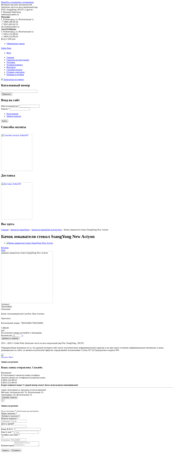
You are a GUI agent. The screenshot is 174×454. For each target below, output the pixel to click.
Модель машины (9, 418)
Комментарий (7, 445)
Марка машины (9, 413)
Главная (10, 57)
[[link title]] (30, 243)
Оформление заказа (16, 43)
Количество (7, 335)
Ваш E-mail (7, 432)
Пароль (5, 109)
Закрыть (5, 450)
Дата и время (7, 424)
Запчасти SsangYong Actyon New (47, 230)
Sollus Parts (6, 48)
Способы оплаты (14, 70)
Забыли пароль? (14, 116)
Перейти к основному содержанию (17, 2)
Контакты (11, 67)
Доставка (11, 62)
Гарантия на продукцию (18, 60)
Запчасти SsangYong (20, 230)
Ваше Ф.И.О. (8, 429)
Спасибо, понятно (9, 397)
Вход (9, 53)
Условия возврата (15, 65)
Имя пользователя (10, 106)
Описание (5, 309)
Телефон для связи (10, 435)
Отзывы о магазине (16, 72)
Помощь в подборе (15, 74)
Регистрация (12, 114)
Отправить (16, 450)
